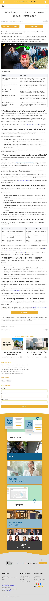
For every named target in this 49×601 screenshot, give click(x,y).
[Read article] (12, 348)
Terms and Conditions (39, 576)
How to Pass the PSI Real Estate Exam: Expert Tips (12, 371)
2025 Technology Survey (23, 252)
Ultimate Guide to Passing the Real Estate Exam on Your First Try (15, 369)
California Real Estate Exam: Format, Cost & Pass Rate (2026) (14, 365)
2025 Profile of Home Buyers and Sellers (25, 162)
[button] (4, 2)
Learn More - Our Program (10, 26)
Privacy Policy (37, 577)
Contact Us (42, 563)
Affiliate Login (37, 581)
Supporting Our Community (40, 579)
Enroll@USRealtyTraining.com (8, 585)
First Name (3, 388)
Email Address (4, 399)
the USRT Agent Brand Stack (33, 124)
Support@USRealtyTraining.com (9, 589)
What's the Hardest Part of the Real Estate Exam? (12, 373)
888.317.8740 (8, 590)
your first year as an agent (24, 180)
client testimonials (15, 290)
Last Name (3, 393)
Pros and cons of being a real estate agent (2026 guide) (13, 367)
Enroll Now (34, 26)
